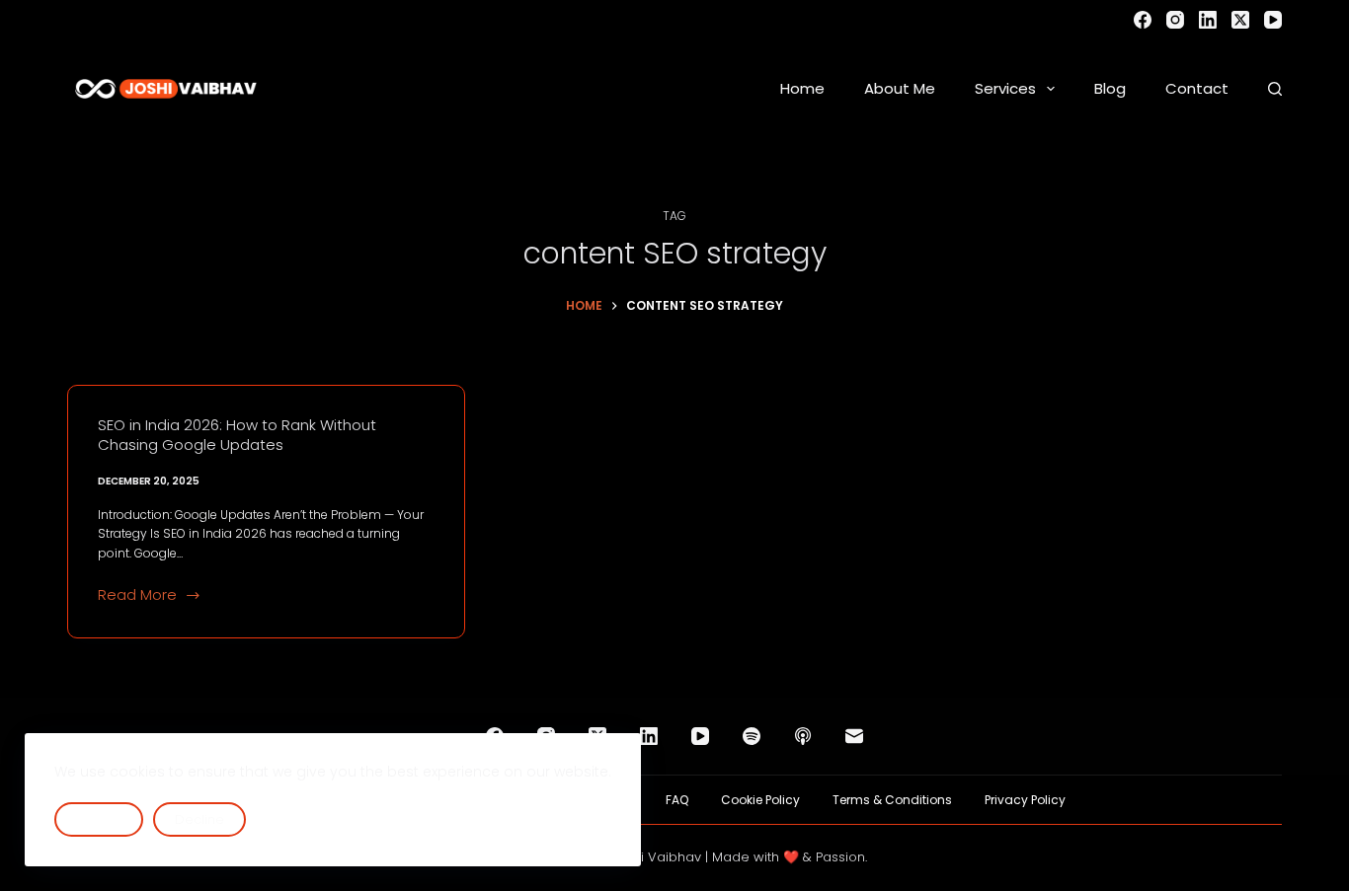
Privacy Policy (1025, 800)
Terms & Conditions (892, 800)
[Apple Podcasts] (803, 736)
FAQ (677, 800)
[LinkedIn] (1208, 20)
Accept (98, 819)
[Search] (1275, 89)
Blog (1110, 88)
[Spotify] (751, 736)
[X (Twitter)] (1240, 20)
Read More (137, 596)
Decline (199, 819)
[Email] (854, 736)
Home (802, 88)
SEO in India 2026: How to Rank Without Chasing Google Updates (237, 434)
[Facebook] (1142, 20)
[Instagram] (1175, 20)
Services (1005, 88)
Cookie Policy (760, 800)
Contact (1197, 88)
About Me (899, 88)
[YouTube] (1273, 20)
